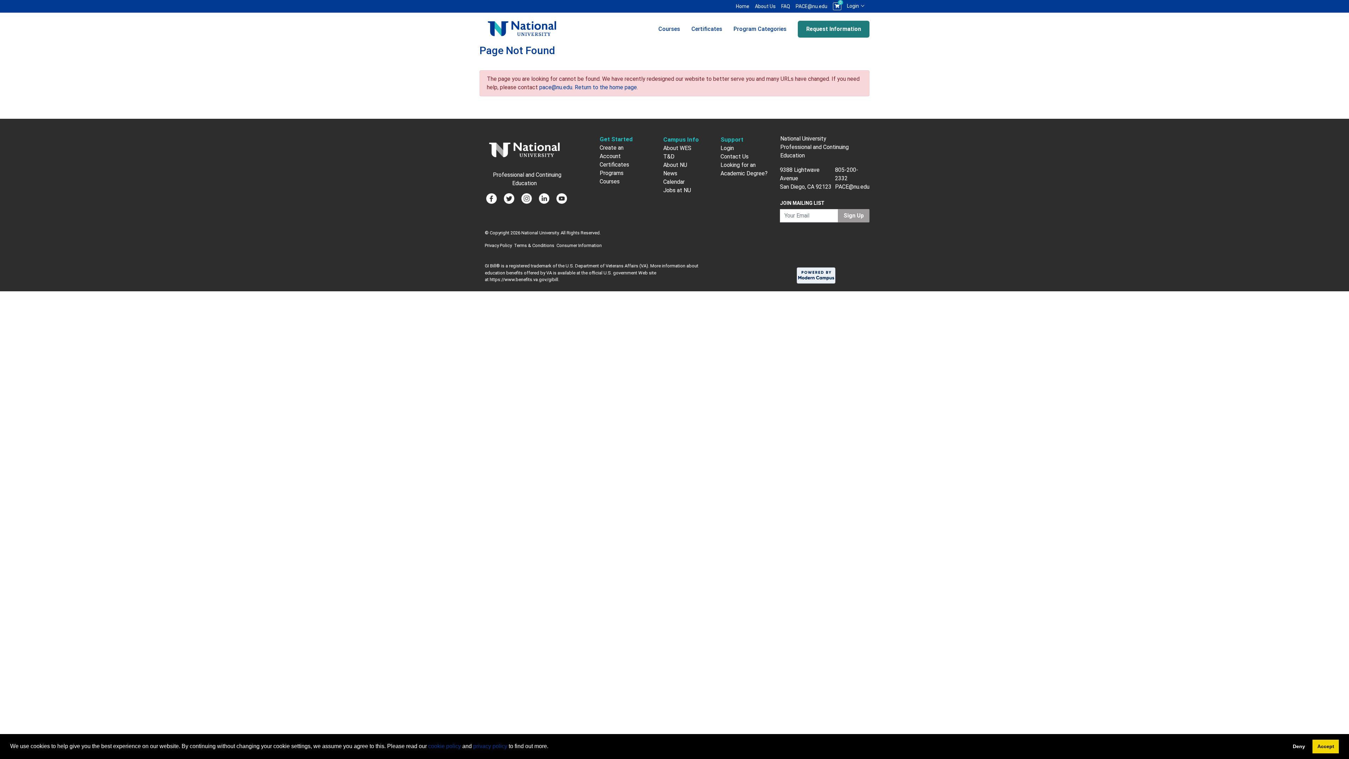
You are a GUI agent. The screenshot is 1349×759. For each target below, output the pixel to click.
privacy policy (490, 746)
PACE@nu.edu (811, 6)
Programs (612, 173)
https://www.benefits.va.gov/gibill (524, 279)
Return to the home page (606, 87)
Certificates (706, 29)
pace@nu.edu (555, 87)
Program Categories (760, 29)
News (670, 173)
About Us (765, 6)
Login (853, 6)
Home (742, 6)
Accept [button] (1325, 746)
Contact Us (735, 156)
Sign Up (853, 215)
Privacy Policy (498, 245)
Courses (669, 29)
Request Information (833, 29)
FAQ (785, 6)
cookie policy (444, 746)
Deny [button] (1299, 746)
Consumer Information (579, 245)
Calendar (674, 182)
